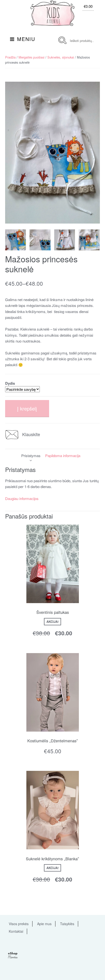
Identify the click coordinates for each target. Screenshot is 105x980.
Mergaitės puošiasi (31, 57)
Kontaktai (16, 931)
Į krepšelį (27, 408)
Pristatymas (31, 455)
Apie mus (44, 923)
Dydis (10, 383)
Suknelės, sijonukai (60, 57)
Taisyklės (67, 923)
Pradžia (10, 57)
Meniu (26, 38)
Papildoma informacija (62, 455)
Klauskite (31, 434)
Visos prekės (19, 923)
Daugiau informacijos (22, 498)
